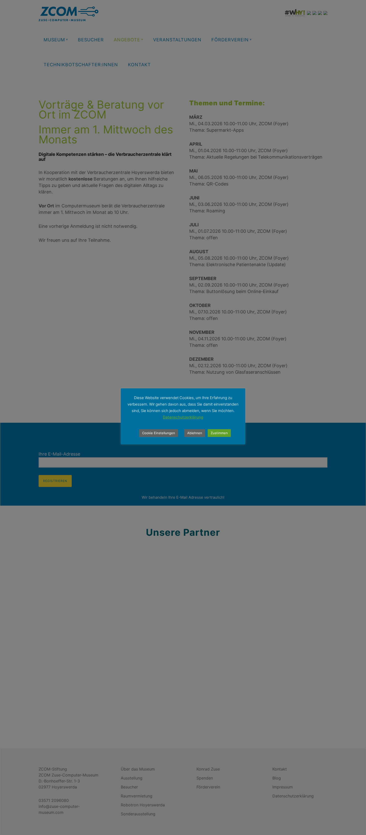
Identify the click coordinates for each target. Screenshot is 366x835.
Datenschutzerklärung (183, 417)
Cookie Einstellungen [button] (158, 433)
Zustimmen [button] (219, 433)
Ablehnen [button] (194, 433)
